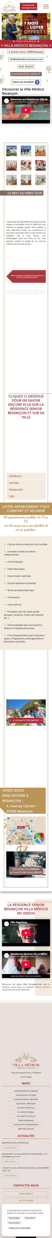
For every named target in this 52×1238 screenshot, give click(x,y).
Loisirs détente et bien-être (26, 1099)
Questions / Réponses (26, 1103)
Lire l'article (10, 1148)
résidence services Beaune (38, 987)
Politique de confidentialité (26, 1124)
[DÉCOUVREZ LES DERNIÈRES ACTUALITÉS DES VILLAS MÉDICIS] (26, 864)
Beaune (26, 989)
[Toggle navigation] (46, 7)
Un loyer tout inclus (26, 1116)
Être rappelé (26, 1193)
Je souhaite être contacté (26, 74)
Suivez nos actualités (23, 82)
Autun (18, 989)
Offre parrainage (26, 1120)
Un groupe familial (26, 1112)
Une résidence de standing (26, 1091)
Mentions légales (26, 1129)
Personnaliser (14, 1223)
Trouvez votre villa (26, 1108)
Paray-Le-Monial (8, 989)
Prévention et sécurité (26, 1095)
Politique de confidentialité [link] (19, 1228)
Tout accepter (14, 1218)
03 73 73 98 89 (26, 1200)
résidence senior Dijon (12, 987)
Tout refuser (30, 1218)
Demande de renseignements (29, 6)
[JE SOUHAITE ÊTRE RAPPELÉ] (26, 712)
